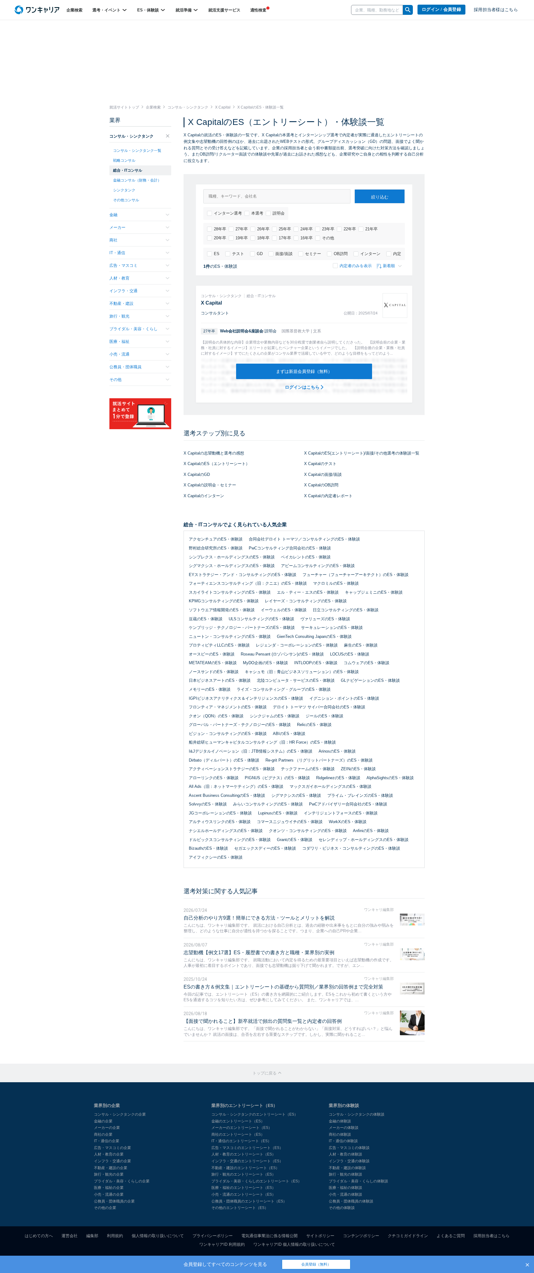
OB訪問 (341, 253)
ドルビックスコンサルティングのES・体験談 (230, 839)
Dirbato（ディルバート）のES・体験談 (224, 760)
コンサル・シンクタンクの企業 (120, 1114)
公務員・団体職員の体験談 (351, 1201)
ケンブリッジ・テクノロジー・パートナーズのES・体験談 (242, 627)
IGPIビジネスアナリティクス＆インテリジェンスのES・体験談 (246, 698)
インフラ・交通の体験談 (349, 1161)
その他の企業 (105, 1208)
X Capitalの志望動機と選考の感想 (214, 453)
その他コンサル (126, 200)
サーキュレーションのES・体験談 (332, 627)
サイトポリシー (320, 1235)
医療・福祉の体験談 (345, 1187)
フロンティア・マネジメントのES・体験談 (228, 707)
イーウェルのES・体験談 (284, 610)
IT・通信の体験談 (343, 1141)
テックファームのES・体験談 (308, 769)
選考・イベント (107, 10)
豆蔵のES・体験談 (205, 619)
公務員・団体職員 (125, 367)
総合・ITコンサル (127, 170)
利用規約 (115, 1235)
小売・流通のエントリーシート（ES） (243, 1194)
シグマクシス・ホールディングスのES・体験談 (232, 565)
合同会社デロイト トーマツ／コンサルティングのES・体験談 (304, 539)
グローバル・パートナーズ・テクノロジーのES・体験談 (240, 724)
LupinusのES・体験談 (278, 813)
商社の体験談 (340, 1134)
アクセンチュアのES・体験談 (216, 539)
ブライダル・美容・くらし (133, 329)
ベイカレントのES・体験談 (306, 557)
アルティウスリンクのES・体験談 (220, 821)
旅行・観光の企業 (109, 1174)
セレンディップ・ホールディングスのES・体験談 (364, 839)
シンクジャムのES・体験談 (274, 716)
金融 (113, 214)
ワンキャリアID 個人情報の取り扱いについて (294, 1244)
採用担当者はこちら (491, 1235)
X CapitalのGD (197, 474)
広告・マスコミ (123, 265)
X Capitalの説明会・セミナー (210, 485)
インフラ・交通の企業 (112, 1161)
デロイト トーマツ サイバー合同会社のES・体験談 (319, 707)
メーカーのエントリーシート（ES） (241, 1128)
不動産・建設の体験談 (347, 1168)
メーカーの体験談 (343, 1128)
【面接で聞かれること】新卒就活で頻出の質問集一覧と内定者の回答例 (263, 1021)
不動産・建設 (121, 303)
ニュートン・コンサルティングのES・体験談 (230, 636)
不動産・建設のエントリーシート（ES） (245, 1168)
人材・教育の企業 (109, 1154)
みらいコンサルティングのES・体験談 (268, 804)
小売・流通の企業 (109, 1194)
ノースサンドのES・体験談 (214, 671)
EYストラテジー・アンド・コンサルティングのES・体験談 (242, 574)
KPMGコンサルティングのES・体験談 (224, 601)
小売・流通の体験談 (345, 1194)
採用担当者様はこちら (496, 9)
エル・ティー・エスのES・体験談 (308, 592)
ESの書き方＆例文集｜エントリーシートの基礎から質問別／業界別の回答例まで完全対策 (283, 986)
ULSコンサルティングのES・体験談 (261, 619)
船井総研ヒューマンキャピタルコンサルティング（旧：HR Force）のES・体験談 (262, 742)
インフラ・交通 (123, 290)
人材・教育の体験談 (345, 1154)
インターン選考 (228, 213)
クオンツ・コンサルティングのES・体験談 (308, 830)
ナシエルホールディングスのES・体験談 (226, 830)
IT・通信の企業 (106, 1141)
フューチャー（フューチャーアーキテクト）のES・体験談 (356, 574)
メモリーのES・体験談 (210, 689)
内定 (397, 253)
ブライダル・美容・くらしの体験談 (358, 1181)
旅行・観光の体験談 (345, 1174)
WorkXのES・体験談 (348, 821)
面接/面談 (284, 253)
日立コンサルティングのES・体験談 (346, 610)
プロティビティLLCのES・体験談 (219, 645)
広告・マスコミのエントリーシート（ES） (247, 1148)
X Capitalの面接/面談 (323, 474)
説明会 (279, 213)
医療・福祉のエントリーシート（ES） (243, 1187)
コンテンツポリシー (361, 1235)
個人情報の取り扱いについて (158, 1235)
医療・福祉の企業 (109, 1187)
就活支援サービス (224, 10)
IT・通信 (117, 252)
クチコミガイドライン (408, 1235)
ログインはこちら (303, 387)
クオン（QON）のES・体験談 (216, 716)
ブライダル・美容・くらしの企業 (122, 1181)
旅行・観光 (119, 316)
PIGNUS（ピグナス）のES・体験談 (277, 777)
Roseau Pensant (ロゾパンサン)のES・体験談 (282, 654)
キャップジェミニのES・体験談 (374, 592)
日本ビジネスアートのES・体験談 (220, 680)
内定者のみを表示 (356, 265)
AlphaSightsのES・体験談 (390, 777)
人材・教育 (119, 278)
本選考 (257, 213)
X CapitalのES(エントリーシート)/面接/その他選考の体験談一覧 (361, 453)
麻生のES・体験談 (361, 645)
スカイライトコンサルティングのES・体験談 (230, 592)
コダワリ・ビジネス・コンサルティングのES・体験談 (351, 848)
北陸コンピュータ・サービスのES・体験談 (296, 680)
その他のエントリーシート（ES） (239, 1208)
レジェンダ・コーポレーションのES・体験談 (297, 645)
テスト (238, 253)
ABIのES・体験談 (289, 733)
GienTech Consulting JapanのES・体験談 (314, 636)
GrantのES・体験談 (294, 839)
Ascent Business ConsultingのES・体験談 (227, 795)
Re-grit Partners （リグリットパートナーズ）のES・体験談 (319, 760)
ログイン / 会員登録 (441, 9)
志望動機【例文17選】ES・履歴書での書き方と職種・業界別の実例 (259, 952)
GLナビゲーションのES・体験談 (370, 680)
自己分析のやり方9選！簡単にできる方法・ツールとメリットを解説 (259, 918)
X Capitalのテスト (320, 463)
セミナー (313, 253)
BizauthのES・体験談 (208, 848)
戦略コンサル (124, 160)
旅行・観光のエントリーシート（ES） (243, 1174)
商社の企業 (103, 1134)
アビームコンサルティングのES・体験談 (318, 565)
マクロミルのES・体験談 (336, 583)
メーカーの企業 (107, 1128)
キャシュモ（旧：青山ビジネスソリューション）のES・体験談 (302, 671)
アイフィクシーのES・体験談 (216, 857)
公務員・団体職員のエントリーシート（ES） (249, 1201)
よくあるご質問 (451, 1235)
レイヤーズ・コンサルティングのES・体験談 (306, 601)
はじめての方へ (39, 1235)
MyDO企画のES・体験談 (265, 662)
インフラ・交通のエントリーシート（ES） (247, 1161)
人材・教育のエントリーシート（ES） (243, 1154)
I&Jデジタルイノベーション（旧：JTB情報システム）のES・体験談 (250, 751)
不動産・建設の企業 (110, 1168)
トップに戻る (265, 1073)
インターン (370, 253)
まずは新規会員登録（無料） (304, 371)
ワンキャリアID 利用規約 (222, 1244)
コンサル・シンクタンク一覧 (137, 150)
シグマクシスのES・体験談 (296, 795)
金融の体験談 (340, 1121)
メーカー (117, 227)
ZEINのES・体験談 (358, 769)
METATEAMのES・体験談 (213, 662)
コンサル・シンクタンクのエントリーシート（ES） (254, 1114)
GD (260, 253)
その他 (328, 238)
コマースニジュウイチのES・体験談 (290, 821)
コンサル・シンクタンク (131, 136)
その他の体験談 (342, 1208)
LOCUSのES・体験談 (349, 654)
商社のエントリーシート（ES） (238, 1134)
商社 (113, 240)
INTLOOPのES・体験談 (315, 662)
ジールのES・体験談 (324, 716)
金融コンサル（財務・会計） (137, 180)
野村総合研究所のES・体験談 (216, 548)
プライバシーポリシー (213, 1235)
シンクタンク (124, 190)
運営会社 (69, 1235)
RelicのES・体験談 (314, 724)
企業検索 (74, 10)
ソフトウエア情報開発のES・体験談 (222, 610)
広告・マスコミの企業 (112, 1148)
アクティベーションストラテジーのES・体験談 (232, 769)
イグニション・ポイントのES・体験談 (344, 698)
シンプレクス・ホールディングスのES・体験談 (232, 557)
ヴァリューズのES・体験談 (325, 619)
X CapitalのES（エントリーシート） (217, 463)
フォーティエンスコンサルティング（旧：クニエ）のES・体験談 (248, 583)
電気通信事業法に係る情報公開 (269, 1235)
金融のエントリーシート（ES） (238, 1121)
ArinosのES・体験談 (337, 751)
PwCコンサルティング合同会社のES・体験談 (290, 548)
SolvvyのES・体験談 (208, 804)
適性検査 (258, 10)
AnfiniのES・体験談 (371, 830)
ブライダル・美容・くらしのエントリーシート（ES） (256, 1181)
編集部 (92, 1235)
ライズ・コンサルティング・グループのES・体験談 (284, 689)
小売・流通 (119, 354)
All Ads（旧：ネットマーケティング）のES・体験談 (236, 786)
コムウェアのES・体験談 (366, 662)
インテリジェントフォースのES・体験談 (341, 813)
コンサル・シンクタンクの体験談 (356, 1114)
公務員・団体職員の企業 (114, 1201)
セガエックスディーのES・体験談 (265, 848)
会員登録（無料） (316, 1264)
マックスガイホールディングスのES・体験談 (330, 786)
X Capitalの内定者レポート (328, 495)
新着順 (389, 265)
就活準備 (184, 10)
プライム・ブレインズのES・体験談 (360, 795)
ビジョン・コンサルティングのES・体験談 (228, 733)
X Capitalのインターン (204, 495)
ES (216, 253)
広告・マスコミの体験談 (349, 1148)
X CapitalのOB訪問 (321, 485)
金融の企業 (103, 1121)
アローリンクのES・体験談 (214, 777)
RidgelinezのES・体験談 (338, 777)
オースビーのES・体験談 (212, 654)
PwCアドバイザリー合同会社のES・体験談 (348, 804)
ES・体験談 (148, 10)
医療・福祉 (119, 341)
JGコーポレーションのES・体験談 (220, 813)
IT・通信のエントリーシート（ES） (241, 1141)
